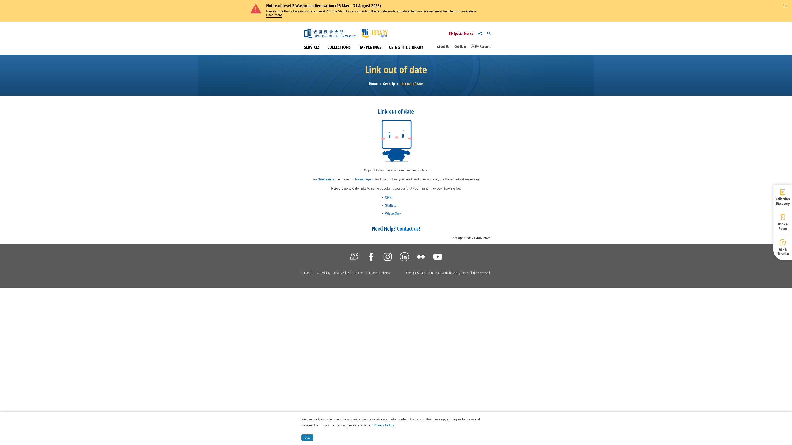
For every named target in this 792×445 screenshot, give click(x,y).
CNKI (388, 197)
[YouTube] (437, 257)
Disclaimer (358, 273)
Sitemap (386, 273)
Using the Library (406, 47)
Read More (274, 15)
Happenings (369, 47)
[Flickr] (421, 257)
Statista (390, 205)
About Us (443, 46)
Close (307, 437)
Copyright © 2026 (416, 273)
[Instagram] (387, 257)
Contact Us (307, 273)
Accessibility (323, 273)
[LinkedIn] (404, 257)
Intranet (373, 273)
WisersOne (393, 213)
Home (373, 84)
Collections (339, 47)
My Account (483, 46)
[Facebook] (371, 257)
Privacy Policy (341, 273)
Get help (389, 84)
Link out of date (411, 84)
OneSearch (326, 179)
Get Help (460, 46)
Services (312, 47)
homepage (363, 179)
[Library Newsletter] (354, 257)
